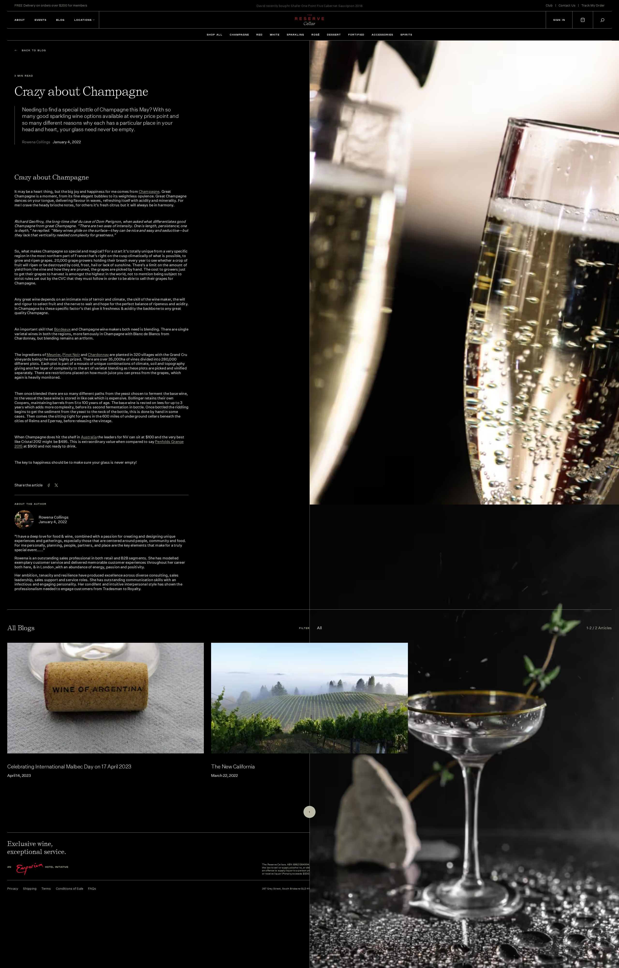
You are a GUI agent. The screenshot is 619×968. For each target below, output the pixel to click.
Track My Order (592, 5)
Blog (60, 19)
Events (40, 19)
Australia (89, 437)
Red (259, 34)
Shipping (30, 889)
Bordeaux (62, 329)
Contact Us (567, 5)
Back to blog (34, 50)
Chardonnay (98, 354)
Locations (83, 19)
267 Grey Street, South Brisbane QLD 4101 (287, 888)
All (319, 628)
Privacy (12, 889)
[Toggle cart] (583, 20)
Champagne (239, 34)
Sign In (559, 19)
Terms (46, 889)
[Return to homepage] (309, 19)
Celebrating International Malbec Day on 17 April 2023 (69, 766)
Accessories (382, 34)
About (20, 19)
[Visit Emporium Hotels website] (46, 869)
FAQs (92, 889)
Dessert (334, 34)
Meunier (53, 354)
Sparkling (295, 34)
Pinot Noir (71, 354)
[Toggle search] (602, 20)
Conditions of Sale (69, 889)
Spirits (406, 34)
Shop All (214, 34)
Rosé (315, 34)
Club (549, 5)
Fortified (356, 34)
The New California (233, 766)
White (275, 34)
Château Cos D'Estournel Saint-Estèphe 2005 (327, 5)
